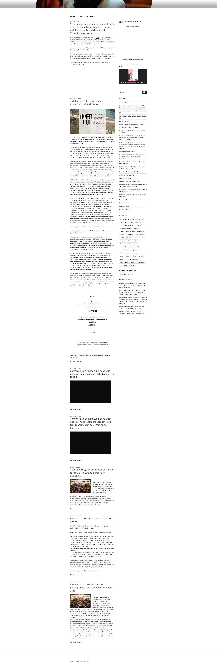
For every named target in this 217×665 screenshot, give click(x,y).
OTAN (141, 237)
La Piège (142, 234)
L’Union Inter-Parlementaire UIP (127, 172)
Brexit (135, 219)
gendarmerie (140, 231)
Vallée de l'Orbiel (124, 262)
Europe (122, 231)
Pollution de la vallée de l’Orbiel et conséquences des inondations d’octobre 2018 (91, 587)
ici (76, 357)
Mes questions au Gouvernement (128, 181)
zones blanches (140, 262)
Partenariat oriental (125, 244)
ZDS (132, 262)
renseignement (134, 247)
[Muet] (142, 83)
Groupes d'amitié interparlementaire (129, 127)
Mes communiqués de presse (127, 175)
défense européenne (125, 228)
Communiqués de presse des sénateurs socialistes (133, 116)
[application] (133, 76)
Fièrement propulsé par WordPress (79, 661)
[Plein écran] (144, 83)
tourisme (128, 256)
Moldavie (129, 237)
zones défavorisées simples (127, 265)
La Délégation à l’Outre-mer (126, 151)
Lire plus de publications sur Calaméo (133, 59)
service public (135, 253)
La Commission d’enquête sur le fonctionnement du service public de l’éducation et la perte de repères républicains (132, 137)
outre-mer (123, 240)
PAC (129, 240)
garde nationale (130, 231)
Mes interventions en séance (127, 178)
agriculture (123, 219)
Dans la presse (123, 121)
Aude (129, 219)
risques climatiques (137, 250)
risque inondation (124, 250)
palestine (134, 240)
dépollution (137, 228)
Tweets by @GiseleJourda (126, 274)
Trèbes (134, 256)
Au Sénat (121, 102)
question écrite (124, 247)
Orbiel (136, 237)
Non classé (122, 203)
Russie (122, 253)
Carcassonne (123, 222)
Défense (138, 225)
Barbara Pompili (83, 50)
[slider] (131, 82)
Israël (136, 234)
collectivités (138, 222)
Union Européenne (132, 259)
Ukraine (122, 259)
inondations (130, 234)
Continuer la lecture (76, 361)
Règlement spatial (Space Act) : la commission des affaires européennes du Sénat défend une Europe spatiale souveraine (132, 285)
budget (141, 219)
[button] (133, 76)
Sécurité (143, 253)
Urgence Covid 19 (124, 209)
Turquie (141, 256)
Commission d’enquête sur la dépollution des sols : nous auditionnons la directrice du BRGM (92, 374)
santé (127, 253)
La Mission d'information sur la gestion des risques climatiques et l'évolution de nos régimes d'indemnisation (132, 156)
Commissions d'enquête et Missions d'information (132, 111)
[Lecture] (121, 83)
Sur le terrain (122, 206)
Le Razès (122, 237)
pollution (135, 244)
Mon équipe (122, 199)
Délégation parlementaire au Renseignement (131, 124)
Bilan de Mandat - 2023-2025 (133, 26)
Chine (131, 222)
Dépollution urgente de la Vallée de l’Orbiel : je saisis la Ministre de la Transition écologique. (92, 472)
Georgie (122, 234)
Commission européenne (127, 225)
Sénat (97, 38)
